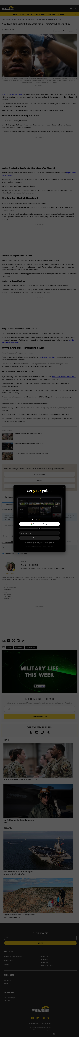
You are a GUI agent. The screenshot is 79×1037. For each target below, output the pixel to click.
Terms (42, 546)
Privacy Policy (49, 546)
